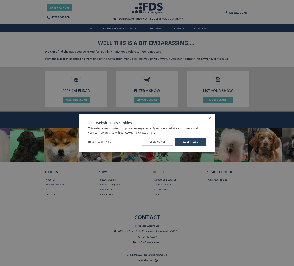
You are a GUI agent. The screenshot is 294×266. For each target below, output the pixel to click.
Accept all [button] (190, 141)
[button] (99, 141)
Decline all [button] (157, 141)
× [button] (209, 118)
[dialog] (147, 133)
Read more (148, 132)
